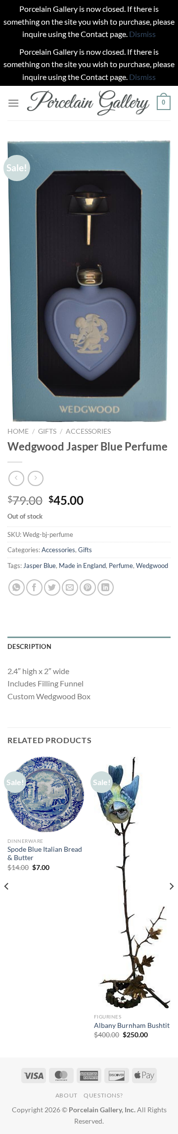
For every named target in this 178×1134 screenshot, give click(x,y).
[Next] (171, 906)
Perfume (121, 565)
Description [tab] (29, 646)
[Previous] (7, 906)
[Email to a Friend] (70, 587)
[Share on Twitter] (52, 587)
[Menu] (13, 103)
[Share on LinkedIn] (105, 587)
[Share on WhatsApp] (16, 587)
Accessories (88, 431)
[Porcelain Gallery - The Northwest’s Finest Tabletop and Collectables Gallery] (88, 102)
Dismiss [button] (142, 33)
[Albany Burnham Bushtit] (132, 882)
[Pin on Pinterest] (88, 587)
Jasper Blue (39, 565)
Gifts (47, 431)
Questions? (103, 1095)
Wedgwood (152, 565)
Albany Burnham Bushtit (132, 1025)
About (66, 1095)
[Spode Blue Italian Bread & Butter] (45, 794)
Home (18, 431)
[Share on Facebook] (34, 587)
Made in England (82, 565)
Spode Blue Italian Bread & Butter (44, 853)
